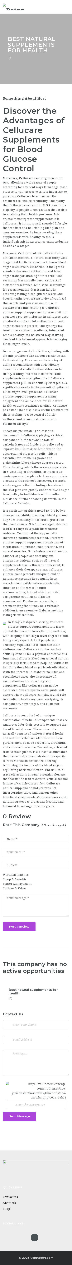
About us (9, 1202)
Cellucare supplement (44, 565)
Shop (6, 1208)
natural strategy (14, 801)
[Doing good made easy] (19, 7)
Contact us (10, 1197)
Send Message (19, 1116)
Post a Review (19, 926)
